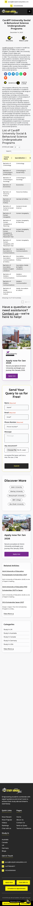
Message (8, 432)
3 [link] (28, 302)
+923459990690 (18, 6)
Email (9, 412)
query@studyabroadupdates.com (18, 1)
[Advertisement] (16, 663)
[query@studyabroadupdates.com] (6, 1)
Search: (8, 151)
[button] (5, 74)
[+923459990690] (11, 6)
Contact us (10, 313)
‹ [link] (22, 302)
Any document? (10, 446)
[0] (9, 38)
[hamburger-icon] (29, 11)
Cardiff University (8, 48)
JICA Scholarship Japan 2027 (13, 602)
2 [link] (27, 302)
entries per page (7, 147)
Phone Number (13, 422)
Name (10, 403)
